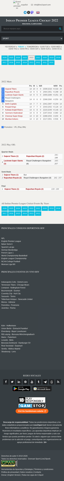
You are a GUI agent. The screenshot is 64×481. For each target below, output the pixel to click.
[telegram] (45, 382)
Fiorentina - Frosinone (10, 305)
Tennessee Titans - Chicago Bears (15, 285)
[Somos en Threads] (28, 12)
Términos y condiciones (43, 469)
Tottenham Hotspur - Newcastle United (16, 299)
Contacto (37, 472)
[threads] (51, 382)
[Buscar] (60, 28)
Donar (3, 475)
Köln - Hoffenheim (8, 326)
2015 (18, 62)
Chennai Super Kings (14, 116)
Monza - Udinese (8, 302)
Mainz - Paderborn (8, 337)
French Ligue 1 (7, 253)
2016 (11, 62)
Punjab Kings (10, 107)
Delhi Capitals (11, 104)
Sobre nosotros (26, 472)
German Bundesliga (9, 250)
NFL (3, 238)
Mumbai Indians (11, 119)
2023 (25, 58)
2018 (58, 58)
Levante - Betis (7, 340)
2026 (5, 58)
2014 (25, 62)
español (24, 5)
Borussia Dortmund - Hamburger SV (16, 343)
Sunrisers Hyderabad (13, 113)
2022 (31, 58)
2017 (5, 62)
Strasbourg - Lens (8, 352)
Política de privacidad (10, 472)
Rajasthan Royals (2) (35, 156)
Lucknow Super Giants (14, 95)
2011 (45, 62)
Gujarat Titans (11, 89)
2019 (51, 58)
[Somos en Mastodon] (32, 12)
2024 (18, 58)
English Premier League (11, 241)
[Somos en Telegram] (25, 12)
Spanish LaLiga (7, 247)
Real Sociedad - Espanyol (11, 346)
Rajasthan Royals (12, 92)
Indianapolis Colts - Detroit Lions (14, 282)
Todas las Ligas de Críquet (32, 475)
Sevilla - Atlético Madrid (10, 349)
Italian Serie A (7, 244)
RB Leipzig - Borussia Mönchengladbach (18, 334)
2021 (38, 58)
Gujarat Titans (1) (11, 156)
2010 (51, 62)
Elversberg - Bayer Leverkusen (13, 331)
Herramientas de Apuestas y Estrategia (17, 469)
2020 (45, 58)
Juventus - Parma (8, 308)
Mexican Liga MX (8, 264)
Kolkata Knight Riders (14, 110)
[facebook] (5, 382)
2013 (31, 62)
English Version (14, 475)
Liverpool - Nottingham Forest (13, 288)
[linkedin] (19, 382)
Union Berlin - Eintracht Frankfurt (14, 328)
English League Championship (13, 258)
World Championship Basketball (14, 256)
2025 (11, 58)
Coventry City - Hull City (11, 294)
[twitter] (12, 382)
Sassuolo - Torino (8, 296)
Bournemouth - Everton (10, 291)
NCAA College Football (10, 261)
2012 (38, 62)
